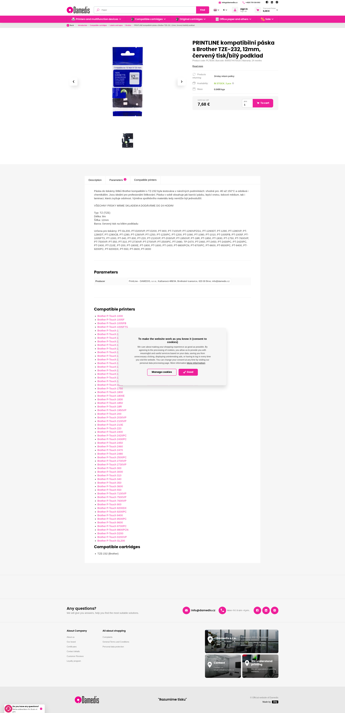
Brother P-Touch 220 (109, 428)
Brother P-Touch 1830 (110, 399)
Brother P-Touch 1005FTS (112, 327)
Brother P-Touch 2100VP (111, 421)
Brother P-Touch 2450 (110, 442)
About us (71, 637)
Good (189, 372)
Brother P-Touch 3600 (110, 486)
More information (196, 363)
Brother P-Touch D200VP (112, 537)
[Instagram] (276, 2)
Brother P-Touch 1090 (110, 337)
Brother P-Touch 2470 (110, 450)
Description (95, 179)
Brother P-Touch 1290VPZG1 (114, 377)
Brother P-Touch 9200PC (112, 511)
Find (202, 10)
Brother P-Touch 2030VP (111, 417)
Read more (197, 66)
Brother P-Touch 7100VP (111, 493)
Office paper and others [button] (234, 19)
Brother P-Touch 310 (109, 475)
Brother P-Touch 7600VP (111, 500)
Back (72, 25)
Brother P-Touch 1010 (110, 330)
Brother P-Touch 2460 (110, 446)
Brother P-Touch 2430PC (112, 439)
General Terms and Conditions (116, 642)
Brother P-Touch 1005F (111, 319)
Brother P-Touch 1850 (110, 403)
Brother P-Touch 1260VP (111, 352)
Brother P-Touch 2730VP (111, 464)
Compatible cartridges (98, 25)
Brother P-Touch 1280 (110, 355)
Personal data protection (113, 646)
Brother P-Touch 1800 (110, 392)
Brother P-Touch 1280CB (112, 359)
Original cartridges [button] (191, 19)
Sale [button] (268, 19)
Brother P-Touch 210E (110, 424)
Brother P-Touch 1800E (111, 395)
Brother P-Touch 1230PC (112, 345)
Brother (128, 25)
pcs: (245, 101)
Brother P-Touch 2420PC (112, 435)
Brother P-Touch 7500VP (111, 497)
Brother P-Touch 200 (109, 413)
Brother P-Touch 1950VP (111, 410)
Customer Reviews (75, 656)
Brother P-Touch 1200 (110, 341)
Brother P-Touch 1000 (110, 316)
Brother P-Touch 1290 (110, 370)
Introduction (83, 25)
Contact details (73, 651)
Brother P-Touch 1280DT (111, 363)
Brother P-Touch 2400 (110, 431)
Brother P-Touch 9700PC (112, 526)
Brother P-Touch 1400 (110, 381)
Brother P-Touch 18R (109, 406)
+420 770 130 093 (253, 3)
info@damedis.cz (229, 3)
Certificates (72, 646)
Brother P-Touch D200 (110, 533)
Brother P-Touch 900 (109, 504)
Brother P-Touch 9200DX (112, 508)
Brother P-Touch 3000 (110, 471)
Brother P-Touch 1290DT (111, 374)
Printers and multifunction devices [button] (97, 19)
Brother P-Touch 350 (109, 482)
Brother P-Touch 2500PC (112, 457)
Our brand (71, 642)
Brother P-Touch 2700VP (111, 460)
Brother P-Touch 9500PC (112, 518)
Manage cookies (162, 372)
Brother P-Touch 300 (109, 468)
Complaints (108, 637)
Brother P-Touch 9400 (110, 515)
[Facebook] (266, 2)
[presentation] (73, 82)
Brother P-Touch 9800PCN (112, 529)
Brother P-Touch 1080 (110, 334)
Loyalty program (74, 661)
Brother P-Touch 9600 (110, 522)
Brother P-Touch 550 (109, 489)
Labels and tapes (116, 25)
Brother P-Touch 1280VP (111, 366)
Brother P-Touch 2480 (110, 453)
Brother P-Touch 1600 (110, 384)
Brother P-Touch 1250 (110, 348)
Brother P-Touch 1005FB (111, 323)
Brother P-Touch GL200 (111, 540)
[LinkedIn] (272, 2)
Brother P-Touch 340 (109, 479)
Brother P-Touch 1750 (110, 388)
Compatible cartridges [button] (149, 19)
